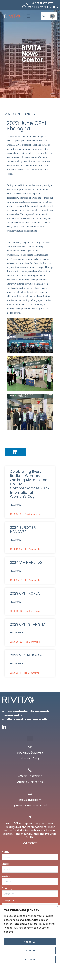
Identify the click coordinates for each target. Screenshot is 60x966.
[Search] (52, 16)
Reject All (30, 959)
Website (7, 876)
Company (8, 900)
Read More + (16, 504)
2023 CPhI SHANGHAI (28, 624)
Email (5, 864)
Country (7, 888)
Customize (30, 950)
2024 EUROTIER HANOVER (23, 529)
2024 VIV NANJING (26, 562)
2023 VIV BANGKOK (26, 655)
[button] (28, 16)
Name (6, 852)
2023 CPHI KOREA (25, 593)
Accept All (30, 941)
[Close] (57, 906)
